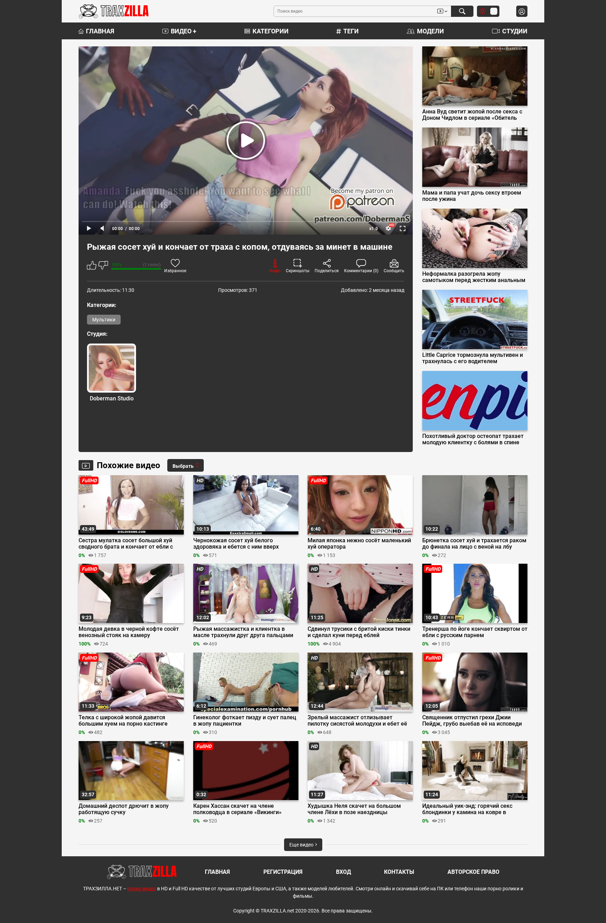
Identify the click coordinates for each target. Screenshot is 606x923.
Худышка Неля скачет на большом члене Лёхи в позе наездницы (354, 809)
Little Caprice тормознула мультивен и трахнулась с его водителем (472, 358)
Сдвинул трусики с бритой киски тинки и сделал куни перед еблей (359, 632)
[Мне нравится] (91, 266)
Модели (430, 31)
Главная (100, 31)
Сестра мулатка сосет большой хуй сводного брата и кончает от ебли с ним (126, 543)
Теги (351, 31)
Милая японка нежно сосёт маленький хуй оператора (359, 543)
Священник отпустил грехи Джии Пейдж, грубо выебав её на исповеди (472, 720)
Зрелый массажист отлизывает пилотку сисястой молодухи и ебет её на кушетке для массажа (357, 720)
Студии (514, 31)
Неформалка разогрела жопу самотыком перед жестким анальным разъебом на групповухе (473, 277)
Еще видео (302, 844)
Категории (270, 31)
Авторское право (473, 872)
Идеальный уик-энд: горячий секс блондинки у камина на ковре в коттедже (467, 809)
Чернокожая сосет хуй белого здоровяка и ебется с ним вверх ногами (236, 543)
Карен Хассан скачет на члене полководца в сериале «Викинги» (237, 809)
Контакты (399, 872)
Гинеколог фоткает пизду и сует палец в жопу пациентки (244, 720)
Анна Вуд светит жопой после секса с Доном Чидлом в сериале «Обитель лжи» (472, 115)
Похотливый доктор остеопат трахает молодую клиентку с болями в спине (473, 439)
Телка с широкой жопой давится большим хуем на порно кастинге (123, 720)
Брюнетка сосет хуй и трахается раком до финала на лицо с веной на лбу (474, 543)
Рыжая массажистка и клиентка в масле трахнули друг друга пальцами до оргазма (243, 632)
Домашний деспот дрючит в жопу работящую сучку (124, 809)
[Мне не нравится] (103, 266)
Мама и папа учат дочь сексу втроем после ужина (471, 196)
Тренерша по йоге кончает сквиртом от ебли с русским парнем (474, 632)
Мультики (103, 319)
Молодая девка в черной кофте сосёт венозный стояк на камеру (129, 632)
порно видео (141, 888)
